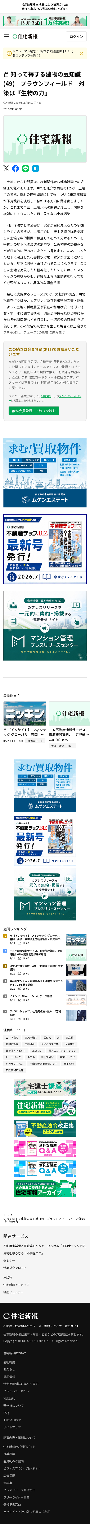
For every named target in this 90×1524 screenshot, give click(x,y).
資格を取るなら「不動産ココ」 (23, 1253)
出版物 (7, 1277)
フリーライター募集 (16, 1497)
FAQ (6, 1413)
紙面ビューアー (13, 1292)
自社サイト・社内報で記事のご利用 (26, 1511)
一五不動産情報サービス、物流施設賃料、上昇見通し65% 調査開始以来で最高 (69, 734)
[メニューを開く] (6, 36)
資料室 (7, 1483)
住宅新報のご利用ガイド (19, 1447)
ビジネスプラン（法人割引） (22, 1468)
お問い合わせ (12, 1420)
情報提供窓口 (12, 1504)
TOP (6, 1214)
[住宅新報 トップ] (25, 36)
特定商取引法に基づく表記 (21, 1384)
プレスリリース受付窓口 (19, 1490)
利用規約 (46, 396)
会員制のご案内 (13, 1461)
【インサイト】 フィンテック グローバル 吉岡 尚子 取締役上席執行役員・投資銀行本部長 (24, 736)
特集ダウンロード (15, 1268)
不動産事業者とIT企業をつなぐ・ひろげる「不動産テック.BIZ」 (45, 1246)
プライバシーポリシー (18, 1391)
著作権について (13, 1405)
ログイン (76, 36)
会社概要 (9, 1362)
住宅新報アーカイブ (16, 1285)
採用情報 (9, 1376)
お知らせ (9, 1369)
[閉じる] (81, 53)
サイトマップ (12, 1427)
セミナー (9, 1260)
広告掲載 (9, 1475)
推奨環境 (9, 1454)
